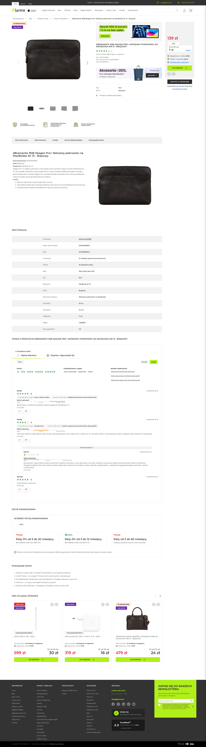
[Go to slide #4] (64, 108)
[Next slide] (87, 63)
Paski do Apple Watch (94, 732)
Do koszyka (34, 660)
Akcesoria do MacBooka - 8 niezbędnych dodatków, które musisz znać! (42, 586)
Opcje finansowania (73, 140)
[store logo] (24, 10)
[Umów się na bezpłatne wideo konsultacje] (128, 717)
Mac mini (90, 716)
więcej (188, 50)
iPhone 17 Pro (91, 690)
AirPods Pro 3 (91, 729)
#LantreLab (40, 732)
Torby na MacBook (61, 19)
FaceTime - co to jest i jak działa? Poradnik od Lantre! (36, 582)
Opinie (55, 140)
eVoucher (40, 726)
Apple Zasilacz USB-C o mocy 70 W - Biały (82, 637)
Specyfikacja (40, 140)
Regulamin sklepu (17, 710)
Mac (30, 19)
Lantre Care (40, 713)
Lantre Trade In (42, 736)
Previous (156, 596)
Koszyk (64, 694)
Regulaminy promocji (19, 713)
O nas (13, 690)
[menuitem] (48, 10)
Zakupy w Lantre (17, 706)
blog (30, 4)
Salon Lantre (16, 697)
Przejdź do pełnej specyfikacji (110, 95)
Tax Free (39, 710)
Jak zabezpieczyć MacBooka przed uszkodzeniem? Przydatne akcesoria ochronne (46, 579)
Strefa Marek (16, 703)
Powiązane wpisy (96, 140)
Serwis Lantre (16, 700)
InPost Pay (40, 697)
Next (160, 596)
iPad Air (89, 723)
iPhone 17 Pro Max (92, 694)
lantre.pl (26, 744)
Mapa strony (16, 719)
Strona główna (18, 19)
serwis (22, 4)
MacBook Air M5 (92, 706)
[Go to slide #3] (53, 108)
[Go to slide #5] (75, 108)
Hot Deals (40, 729)
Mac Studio (90, 719)
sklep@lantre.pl (166, 3)
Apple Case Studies (43, 723)
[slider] (41, 401)
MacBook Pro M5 (92, 710)
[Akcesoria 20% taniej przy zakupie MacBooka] (129, 73)
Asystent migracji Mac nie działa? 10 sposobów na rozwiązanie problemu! (43, 573)
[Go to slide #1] (30, 108)
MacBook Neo (91, 703)
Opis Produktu (21, 140)
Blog (13, 694)
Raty (173, 43)
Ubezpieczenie (41, 716)
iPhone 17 (90, 697)
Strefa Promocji (42, 739)
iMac (88, 713)
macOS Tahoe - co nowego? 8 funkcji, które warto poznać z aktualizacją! (43, 576)
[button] (184, 10)
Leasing (39, 703)
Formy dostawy (42, 690)
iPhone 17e (90, 700)
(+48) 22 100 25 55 (187, 3)
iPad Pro (89, 726)
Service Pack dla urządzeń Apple (47, 719)
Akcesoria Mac (43, 19)
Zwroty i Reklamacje (43, 700)
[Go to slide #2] (42, 108)
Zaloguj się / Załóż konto (69, 690)
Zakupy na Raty (42, 706)
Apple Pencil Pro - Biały (24, 637)
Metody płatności (42, 694)
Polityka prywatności (18, 716)
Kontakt (14, 723)
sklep (15, 4)
